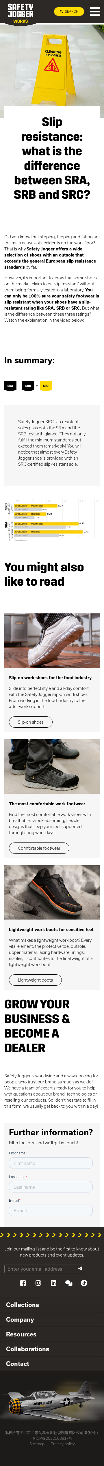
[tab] (52, 1305)
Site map (36, 1443)
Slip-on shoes (31, 722)
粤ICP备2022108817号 (52, 1438)
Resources (21, 1334)
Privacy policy (63, 1443)
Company (20, 1319)
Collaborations (27, 1348)
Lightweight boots (35, 980)
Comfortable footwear (39, 848)
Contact (17, 1363)
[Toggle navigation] (95, 11)
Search (71, 11)
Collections (22, 1304)
